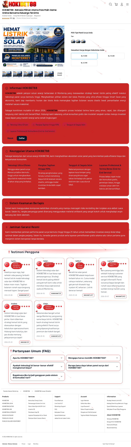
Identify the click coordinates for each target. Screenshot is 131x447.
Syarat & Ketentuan (60, 415)
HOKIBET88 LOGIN (7, 403)
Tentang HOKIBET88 (112, 419)
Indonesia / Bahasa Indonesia (9, 444)
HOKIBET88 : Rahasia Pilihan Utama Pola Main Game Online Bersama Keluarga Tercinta (29, 11)
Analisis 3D (31, 409)
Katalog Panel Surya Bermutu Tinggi (117, 403)
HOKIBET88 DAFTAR (8, 406)
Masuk (10, 138)
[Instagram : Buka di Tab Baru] (124, 444)
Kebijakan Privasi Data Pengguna (116, 409)
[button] (116, 4)
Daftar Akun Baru (86, 403)
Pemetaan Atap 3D (33, 412)
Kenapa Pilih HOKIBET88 (114, 422)
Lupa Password (85, 406)
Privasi (23, 444)
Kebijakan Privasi (59, 412)
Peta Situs (35, 444)
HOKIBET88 (5, 400)
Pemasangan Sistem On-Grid (36, 403)
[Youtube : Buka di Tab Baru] (128, 444)
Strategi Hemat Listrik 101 (114, 400)
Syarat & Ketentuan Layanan (115, 406)
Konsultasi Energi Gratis (35, 400)
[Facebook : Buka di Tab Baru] (117, 444)
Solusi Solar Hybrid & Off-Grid (36, 406)
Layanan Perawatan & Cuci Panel (37, 415)
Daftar (22, 138)
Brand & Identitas (112, 428)
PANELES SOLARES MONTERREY (11, 421)
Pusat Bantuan (59, 400)
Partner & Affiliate (112, 425)
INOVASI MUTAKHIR (7, 415)
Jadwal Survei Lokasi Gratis (62, 418)
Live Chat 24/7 (59, 403)
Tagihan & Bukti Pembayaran (89, 415)
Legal (29, 444)
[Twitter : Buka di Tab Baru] (120, 444)
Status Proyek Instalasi (87, 409)
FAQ (56, 409)
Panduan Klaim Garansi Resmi (37, 418)
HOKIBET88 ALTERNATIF (9, 412)
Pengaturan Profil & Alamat (88, 412)
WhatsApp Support (60, 406)
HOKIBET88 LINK (7, 409)
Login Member (85, 400)
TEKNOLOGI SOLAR (7, 418)
